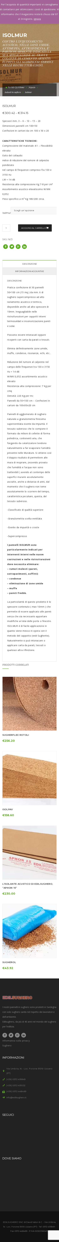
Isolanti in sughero (13, 92)
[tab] (29, 264)
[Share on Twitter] (11, 246)
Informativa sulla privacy (16, 1040)
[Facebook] (4, 1035)
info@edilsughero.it (16, 1097)
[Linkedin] (23, 1035)
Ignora (37, 18)
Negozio (31, 87)
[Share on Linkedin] (24, 246)
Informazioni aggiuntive (29, 271)
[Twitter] (11, 1035)
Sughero (7, 1045)
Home (21, 87)
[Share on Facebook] (5, 246)
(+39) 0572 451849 (16, 1079)
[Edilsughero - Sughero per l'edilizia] (17, 997)
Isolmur (6, 212)
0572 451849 (49, 1226)
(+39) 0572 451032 (15, 1085)
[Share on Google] (18, 246)
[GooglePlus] (17, 1035)
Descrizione (29, 264)
